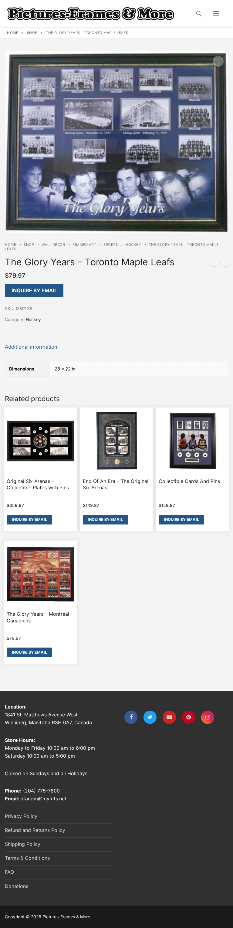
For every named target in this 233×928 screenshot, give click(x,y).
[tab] (31, 347)
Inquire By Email (34, 290)
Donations (16, 886)
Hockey (133, 245)
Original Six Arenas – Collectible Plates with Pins (38, 484)
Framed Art (84, 245)
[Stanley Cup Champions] (225, 264)
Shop (32, 33)
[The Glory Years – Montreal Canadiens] (214, 264)
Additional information (31, 347)
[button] (218, 61)
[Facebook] (130, 717)
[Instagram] (207, 717)
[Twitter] (150, 717)
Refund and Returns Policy (35, 830)
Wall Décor (53, 245)
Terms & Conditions (27, 858)
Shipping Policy (22, 844)
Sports (110, 245)
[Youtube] (169, 717)
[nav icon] (216, 13)
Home (12, 33)
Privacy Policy (21, 816)
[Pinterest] (188, 717)
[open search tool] (198, 13)
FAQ (9, 872)
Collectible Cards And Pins (189, 481)
